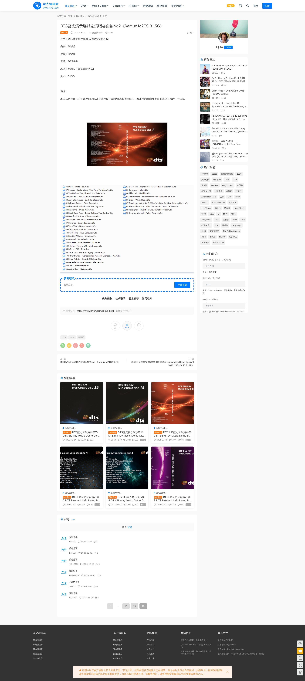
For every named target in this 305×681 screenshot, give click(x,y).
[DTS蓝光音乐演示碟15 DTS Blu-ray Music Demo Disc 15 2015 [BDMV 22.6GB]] (81, 403)
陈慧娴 (225, 225)
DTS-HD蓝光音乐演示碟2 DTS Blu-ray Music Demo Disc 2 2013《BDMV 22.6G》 (172, 434)
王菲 (222, 197)
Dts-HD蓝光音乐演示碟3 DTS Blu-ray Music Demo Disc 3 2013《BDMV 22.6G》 (172, 498)
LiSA (212, 214)
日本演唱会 (38, 649)
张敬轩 (238, 191)
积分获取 (162, 5)
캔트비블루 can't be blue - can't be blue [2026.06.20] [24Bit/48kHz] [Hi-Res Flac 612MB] (230, 156)
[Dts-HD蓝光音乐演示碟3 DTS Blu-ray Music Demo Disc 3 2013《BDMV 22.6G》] (172, 468)
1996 (203, 231)
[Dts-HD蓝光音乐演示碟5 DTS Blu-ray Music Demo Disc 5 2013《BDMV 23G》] (81, 468)
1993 (234, 219)
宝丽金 (226, 219)
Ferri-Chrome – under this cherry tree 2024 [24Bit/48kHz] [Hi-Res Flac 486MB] (229, 131)
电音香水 (232, 202)
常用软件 (150, 649)
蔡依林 (227, 208)
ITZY (235, 179)
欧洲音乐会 (206, 225)
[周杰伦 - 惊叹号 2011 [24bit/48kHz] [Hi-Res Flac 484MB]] (205, 144)
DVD (83, 5)
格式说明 (150, 654)
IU (218, 214)
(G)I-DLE (233, 237)
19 (134, 606)
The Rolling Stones (231, 231)
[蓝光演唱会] (45, 5)
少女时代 (205, 179)
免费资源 (148, 5)
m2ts (72, 337)
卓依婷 (229, 191)
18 (126, 606)
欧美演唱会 (38, 644)
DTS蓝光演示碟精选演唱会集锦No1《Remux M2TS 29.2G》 (90, 362)
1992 (217, 219)
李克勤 (204, 185)
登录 (129, 527)
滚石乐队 (205, 242)
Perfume (214, 185)
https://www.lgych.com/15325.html (95, 310)
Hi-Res (133, 5)
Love (243, 219)
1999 (203, 214)
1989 (237, 197)
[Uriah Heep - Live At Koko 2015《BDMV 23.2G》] (205, 94)
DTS (64, 337)
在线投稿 (150, 640)
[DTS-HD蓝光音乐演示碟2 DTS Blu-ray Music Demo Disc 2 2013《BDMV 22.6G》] (172, 403)
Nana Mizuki (239, 208)
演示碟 (81, 337)
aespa (214, 174)
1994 (233, 214)
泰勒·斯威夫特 (227, 174)
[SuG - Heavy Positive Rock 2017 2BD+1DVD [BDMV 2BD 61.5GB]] (205, 82)
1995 (227, 179)
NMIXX (222, 237)
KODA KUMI (218, 242)
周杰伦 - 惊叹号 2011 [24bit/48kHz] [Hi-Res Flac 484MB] (226, 143)
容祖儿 (217, 208)
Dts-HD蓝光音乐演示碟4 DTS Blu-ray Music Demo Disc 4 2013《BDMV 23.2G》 (127, 498)
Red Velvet (206, 208)
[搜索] (247, 5)
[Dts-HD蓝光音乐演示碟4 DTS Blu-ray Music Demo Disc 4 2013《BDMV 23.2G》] (127, 468)
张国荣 (240, 185)
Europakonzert (218, 202)
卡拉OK (204, 174)
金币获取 (150, 644)
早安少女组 (206, 191)
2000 (239, 174)
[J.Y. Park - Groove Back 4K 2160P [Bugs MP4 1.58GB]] (205, 69)
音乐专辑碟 (117, 658)
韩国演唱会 (38, 654)
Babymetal (206, 219)
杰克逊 (212, 237)
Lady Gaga (236, 225)
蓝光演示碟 (97, 32)
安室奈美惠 (214, 231)
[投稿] (240, 5)
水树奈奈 (218, 191)
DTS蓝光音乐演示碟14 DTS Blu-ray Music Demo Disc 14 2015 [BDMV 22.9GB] (126, 434)
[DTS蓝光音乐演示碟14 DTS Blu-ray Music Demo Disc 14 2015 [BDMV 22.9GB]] (127, 403)
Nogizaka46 (227, 185)
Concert (118, 5)
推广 (192, 32)
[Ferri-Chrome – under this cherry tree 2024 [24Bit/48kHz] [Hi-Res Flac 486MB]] (205, 132)
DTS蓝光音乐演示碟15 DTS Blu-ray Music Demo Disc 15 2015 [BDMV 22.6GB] (81, 434)
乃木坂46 (217, 179)
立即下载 (182, 285)
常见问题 (176, 5)
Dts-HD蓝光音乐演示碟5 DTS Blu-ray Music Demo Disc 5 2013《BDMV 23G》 (81, 498)
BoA (216, 225)
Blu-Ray (70, 5)
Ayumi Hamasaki (208, 197)
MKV (225, 214)
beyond (204, 202)
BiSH (203, 237)
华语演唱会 (38, 640)
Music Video (99, 5)
